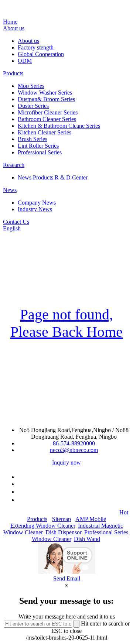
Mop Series (31, 86)
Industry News (35, 209)
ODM (25, 61)
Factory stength (36, 47)
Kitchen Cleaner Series (44, 132)
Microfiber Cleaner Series (48, 112)
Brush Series (32, 139)
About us (13, 28)
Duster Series (33, 106)
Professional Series (40, 152)
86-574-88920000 (74, 443)
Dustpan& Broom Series (46, 99)
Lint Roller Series (38, 146)
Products (13, 73)
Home (10, 21)
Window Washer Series (45, 92)
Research (13, 165)
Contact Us (16, 222)
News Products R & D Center (53, 177)
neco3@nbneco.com (74, 450)
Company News (37, 202)
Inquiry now (66, 462)
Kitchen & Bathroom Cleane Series (59, 126)
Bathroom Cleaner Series (47, 119)
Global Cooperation (41, 54)
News (10, 190)
